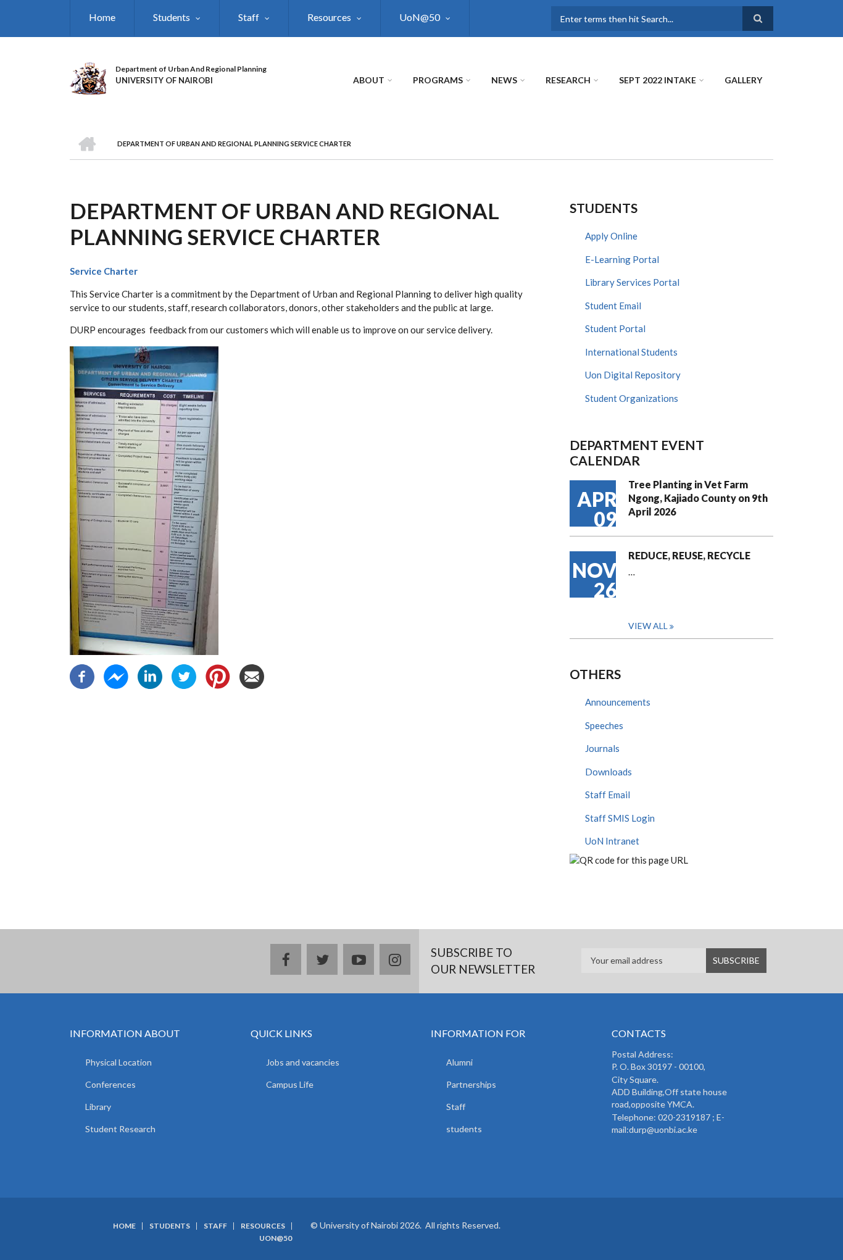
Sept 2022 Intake (657, 80)
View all (648, 625)
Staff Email (607, 794)
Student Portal (615, 328)
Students (171, 17)
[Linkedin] (150, 675)
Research (568, 80)
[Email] (251, 675)
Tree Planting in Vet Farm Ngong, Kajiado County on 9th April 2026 (698, 497)
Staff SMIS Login (620, 818)
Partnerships (471, 1084)
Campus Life (290, 1084)
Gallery (743, 80)
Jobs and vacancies (302, 1062)
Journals (602, 748)
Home (102, 17)
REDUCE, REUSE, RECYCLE (689, 555)
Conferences (110, 1084)
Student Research (120, 1129)
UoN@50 (419, 17)
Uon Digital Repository (633, 374)
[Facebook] (82, 675)
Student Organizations (631, 398)
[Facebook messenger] (116, 675)
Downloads (608, 771)
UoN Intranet (612, 840)
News (504, 80)
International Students (631, 351)
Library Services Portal (632, 282)
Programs (438, 80)
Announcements (617, 701)
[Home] (88, 76)
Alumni (459, 1062)
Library (98, 1106)
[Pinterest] (218, 675)
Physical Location (118, 1062)
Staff (248, 17)
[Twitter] (184, 675)
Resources (329, 17)
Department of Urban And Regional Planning (191, 68)
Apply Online (611, 235)
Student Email (613, 305)
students (464, 1129)
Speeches (604, 725)
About (368, 80)
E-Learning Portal (622, 259)
